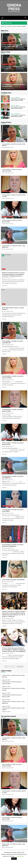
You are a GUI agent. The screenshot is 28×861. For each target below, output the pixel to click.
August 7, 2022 (10, 311)
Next (22, 666)
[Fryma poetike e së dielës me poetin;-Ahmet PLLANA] (5, 106)
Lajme (4, 269)
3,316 (18, 666)
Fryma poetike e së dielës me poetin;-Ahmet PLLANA (13, 689)
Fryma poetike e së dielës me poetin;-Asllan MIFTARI (13, 676)
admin (4, 48)
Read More (4, 285)
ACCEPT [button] (14, 858)
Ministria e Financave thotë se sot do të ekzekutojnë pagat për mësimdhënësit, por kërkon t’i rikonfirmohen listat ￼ (13, 274)
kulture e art (5, 42)
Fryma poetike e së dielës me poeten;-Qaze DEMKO (13, 708)
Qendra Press (14, 7)
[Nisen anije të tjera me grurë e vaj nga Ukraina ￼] (14, 297)
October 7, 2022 (10, 277)
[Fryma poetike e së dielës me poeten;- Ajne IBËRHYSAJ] (14, 235)
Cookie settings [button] (20, 856)
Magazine (11, 42)
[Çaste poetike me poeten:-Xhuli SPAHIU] (14, 569)
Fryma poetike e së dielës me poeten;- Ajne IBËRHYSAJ (13, 702)
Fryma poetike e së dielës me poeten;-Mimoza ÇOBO (12, 695)
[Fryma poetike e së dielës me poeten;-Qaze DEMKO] (14, 499)
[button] (2, 18)
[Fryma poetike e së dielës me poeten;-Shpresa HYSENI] (5, 98)
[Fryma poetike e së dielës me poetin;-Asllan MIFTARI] (14, 133)
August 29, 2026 (10, 581)
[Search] (25, 17)
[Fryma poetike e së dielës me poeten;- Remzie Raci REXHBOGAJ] (14, 534)
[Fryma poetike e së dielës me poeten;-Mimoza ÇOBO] (5, 115)
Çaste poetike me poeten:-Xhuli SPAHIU (13, 579)
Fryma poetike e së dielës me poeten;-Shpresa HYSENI (12, 682)
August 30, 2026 (10, 48)
